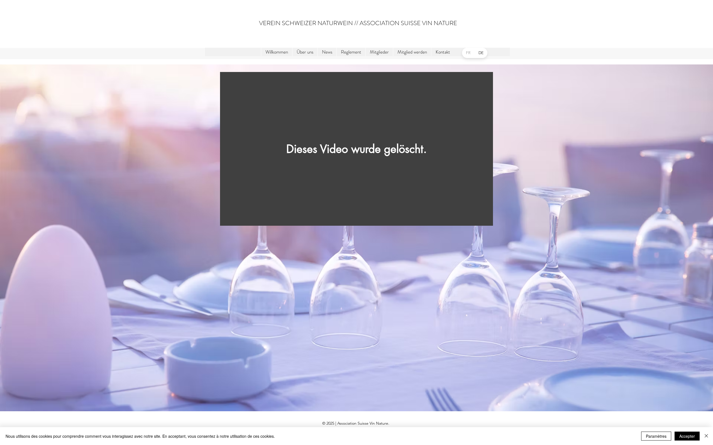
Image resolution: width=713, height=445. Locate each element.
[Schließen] (706, 436)
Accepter (687, 436)
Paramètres (656, 436)
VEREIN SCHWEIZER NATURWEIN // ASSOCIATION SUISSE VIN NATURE (358, 23)
